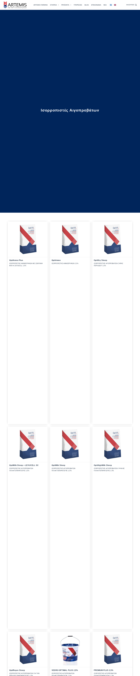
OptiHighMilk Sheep (103, 465)
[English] (115, 5)
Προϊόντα (65, 5)
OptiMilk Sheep (58, 465)
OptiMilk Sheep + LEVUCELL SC (23, 465)
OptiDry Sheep (100, 260)
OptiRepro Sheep (17, 670)
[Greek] (111, 5)
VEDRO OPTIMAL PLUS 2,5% (65, 670)
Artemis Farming (40, 5)
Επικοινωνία (96, 5)
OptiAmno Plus (16, 260)
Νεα (105, 5)
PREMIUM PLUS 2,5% (103, 670)
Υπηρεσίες (78, 5)
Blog (87, 5)
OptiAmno (56, 260)
